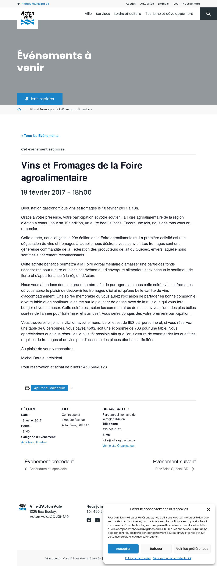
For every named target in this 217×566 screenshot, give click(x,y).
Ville (88, 13)
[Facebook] (88, 520)
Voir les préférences (192, 548)
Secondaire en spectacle (48, 468)
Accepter (123, 548)
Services (103, 13)
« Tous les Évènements (39, 135)
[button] (208, 509)
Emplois (163, 4)
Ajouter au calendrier (49, 388)
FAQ (175, 4)
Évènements (19, 109)
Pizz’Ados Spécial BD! (172, 468)
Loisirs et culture (127, 13)
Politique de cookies (138, 558)
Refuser (156, 548)
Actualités (147, 4)
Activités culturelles (34, 442)
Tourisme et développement (169, 13)
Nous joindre (191, 4)
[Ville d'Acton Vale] (27, 18)
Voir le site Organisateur (119, 445)
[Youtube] (97, 520)
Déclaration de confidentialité (172, 558)
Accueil (131, 4)
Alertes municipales (35, 4)
